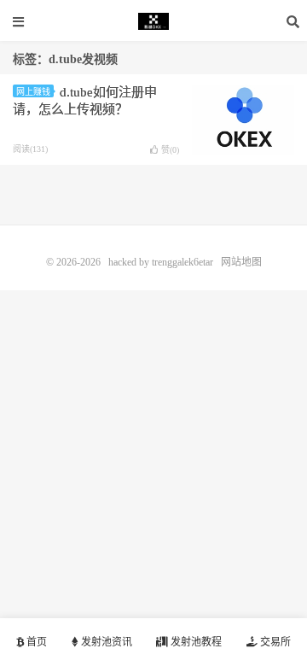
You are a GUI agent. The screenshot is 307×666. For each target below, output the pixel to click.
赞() (170, 150)
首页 (35, 642)
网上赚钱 (33, 91)
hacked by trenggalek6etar (153, 21)
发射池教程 (195, 642)
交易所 (274, 642)
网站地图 (241, 262)
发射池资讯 (105, 642)
